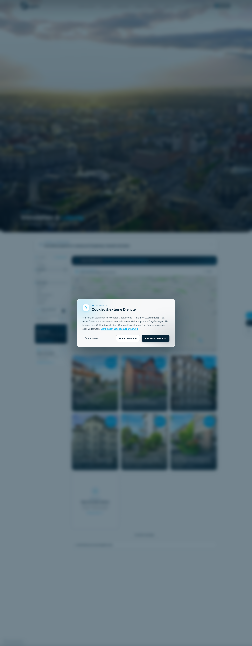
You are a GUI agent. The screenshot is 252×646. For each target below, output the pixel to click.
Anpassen (93, 338)
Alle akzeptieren (154, 338)
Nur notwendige (128, 338)
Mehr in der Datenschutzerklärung (119, 328)
